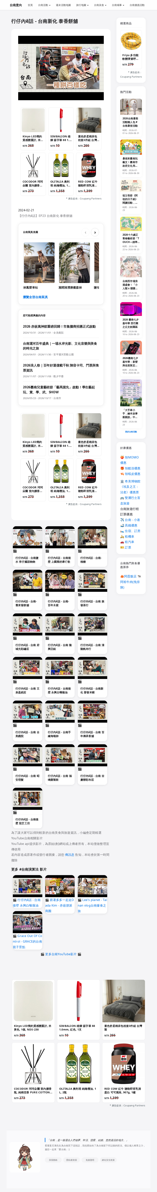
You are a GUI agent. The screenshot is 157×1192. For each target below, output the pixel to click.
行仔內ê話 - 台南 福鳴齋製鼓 (60, 777)
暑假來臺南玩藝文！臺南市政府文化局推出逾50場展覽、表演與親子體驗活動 (130, 167)
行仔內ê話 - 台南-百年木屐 (58, 603)
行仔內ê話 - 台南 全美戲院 (27, 734)
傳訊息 (69, 855)
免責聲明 (90, 1159)
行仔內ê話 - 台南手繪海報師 (59, 734)
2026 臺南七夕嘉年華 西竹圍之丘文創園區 (131, 323)
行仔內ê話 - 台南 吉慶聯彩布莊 (92, 777)
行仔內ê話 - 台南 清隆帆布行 (92, 647)
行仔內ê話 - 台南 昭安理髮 (27, 777)
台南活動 (43, 5)
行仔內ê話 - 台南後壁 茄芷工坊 (27, 821)
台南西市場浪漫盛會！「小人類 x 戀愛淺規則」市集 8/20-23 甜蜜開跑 (131, 288)
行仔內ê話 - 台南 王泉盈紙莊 (27, 690)
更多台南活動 (131, 431)
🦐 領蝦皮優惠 (130, 474)
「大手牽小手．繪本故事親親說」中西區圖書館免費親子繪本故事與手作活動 (130, 419)
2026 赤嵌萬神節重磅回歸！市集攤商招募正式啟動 (59, 326)
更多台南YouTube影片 (61, 954)
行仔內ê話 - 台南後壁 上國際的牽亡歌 (59, 559)
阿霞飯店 (130, 576)
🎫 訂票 (125, 547)
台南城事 (117, 5)
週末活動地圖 (63, 5)
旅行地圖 (81, 5)
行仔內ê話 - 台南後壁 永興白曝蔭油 (59, 690)
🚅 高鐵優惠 (128, 525)
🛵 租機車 (127, 536)
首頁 (30, 5)
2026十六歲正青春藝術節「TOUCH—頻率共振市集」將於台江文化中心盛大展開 (131, 243)
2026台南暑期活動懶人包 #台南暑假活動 (130, 122)
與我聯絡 (53, 1159)
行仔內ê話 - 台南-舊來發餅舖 (26, 603)
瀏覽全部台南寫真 (35, 297)
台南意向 (16, 5)
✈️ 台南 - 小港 (130, 520)
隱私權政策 (71, 1159)
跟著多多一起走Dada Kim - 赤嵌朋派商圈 (59, 905)
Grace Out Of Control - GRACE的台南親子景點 (27, 941)
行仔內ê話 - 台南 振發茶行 (92, 603)
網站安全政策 (108, 1159)
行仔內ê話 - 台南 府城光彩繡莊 (27, 647)
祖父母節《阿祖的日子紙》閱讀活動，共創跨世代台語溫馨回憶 (130, 203)
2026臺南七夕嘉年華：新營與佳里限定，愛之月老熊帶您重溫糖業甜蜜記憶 (130, 367)
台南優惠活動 (137, 5)
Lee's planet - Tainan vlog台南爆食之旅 (92, 905)
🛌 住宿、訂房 (130, 531)
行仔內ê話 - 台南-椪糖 (91, 559)
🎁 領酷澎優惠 (130, 468)
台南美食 (99, 5)
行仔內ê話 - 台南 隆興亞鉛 (60, 647)
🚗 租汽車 (127, 542)
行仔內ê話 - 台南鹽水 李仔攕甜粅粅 (27, 559)
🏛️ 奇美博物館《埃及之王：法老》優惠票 (130, 486)
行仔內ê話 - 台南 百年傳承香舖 (92, 734)
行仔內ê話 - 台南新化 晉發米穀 (92, 690)
